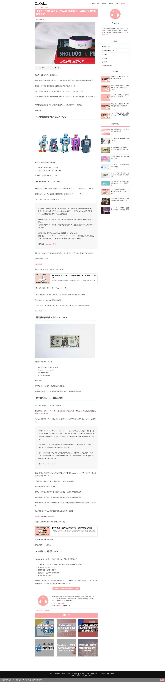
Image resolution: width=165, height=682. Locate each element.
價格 (93, 3)
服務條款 (74, 674)
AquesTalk (38, 264)
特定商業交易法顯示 (92, 674)
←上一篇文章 (38, 610)
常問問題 (111, 3)
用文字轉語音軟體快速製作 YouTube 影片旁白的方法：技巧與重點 (119, 191)
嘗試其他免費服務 (107, 66)
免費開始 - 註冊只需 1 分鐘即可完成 (66, 588)
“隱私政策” (39, 680)
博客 (42, 8)
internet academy (51, 464)
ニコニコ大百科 (51, 244)
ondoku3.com (59, 603)
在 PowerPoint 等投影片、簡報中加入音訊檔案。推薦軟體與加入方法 (120, 210)
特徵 (98, 3)
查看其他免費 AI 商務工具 (107, 674)
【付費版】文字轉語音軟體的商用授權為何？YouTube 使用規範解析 (120, 183)
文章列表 (104, 62)
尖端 (46, 8)
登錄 (117, 3)
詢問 (68, 674)
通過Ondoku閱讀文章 (108, 50)
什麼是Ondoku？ (106, 46)
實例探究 (104, 3)
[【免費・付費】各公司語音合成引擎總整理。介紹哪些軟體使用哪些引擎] (105, 79)
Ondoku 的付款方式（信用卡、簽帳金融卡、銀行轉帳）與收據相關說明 (120, 175)
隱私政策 (82, 674)
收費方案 (104, 58)
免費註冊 (123, 3)
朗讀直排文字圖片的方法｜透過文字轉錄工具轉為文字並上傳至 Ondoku (120, 87)
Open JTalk (38, 311)
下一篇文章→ (47, 610)
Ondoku (37, 8)
